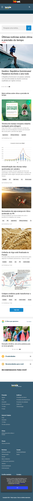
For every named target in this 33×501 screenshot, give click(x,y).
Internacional (5, 468)
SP (10, 179)
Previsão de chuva (21, 397)
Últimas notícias (6, 452)
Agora (3, 397)
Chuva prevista (6, 443)
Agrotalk (24, 135)
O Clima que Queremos (8, 461)
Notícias (4, 450)
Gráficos (18, 395)
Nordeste (30, 299)
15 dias (4, 406)
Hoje (3, 399)
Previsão (4, 395)
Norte (10, 261)
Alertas (4, 463)
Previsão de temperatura (23, 399)
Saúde (3, 456)
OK (17, 487)
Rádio (18, 454)
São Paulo (15, 179)
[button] (2, 86)
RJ (22, 179)
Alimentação (5, 454)
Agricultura (5, 135)
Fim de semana (6, 404)
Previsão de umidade (22, 402)
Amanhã (4, 402)
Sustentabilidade (6, 465)
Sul (3, 220)
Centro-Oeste (26, 261)
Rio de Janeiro (28, 179)
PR (7, 220)
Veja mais (16, 310)
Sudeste (4, 179)
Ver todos (29, 321)
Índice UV (19, 404)
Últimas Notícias (15, 135)
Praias (3, 408)
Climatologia (19, 406)
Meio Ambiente (6, 459)
